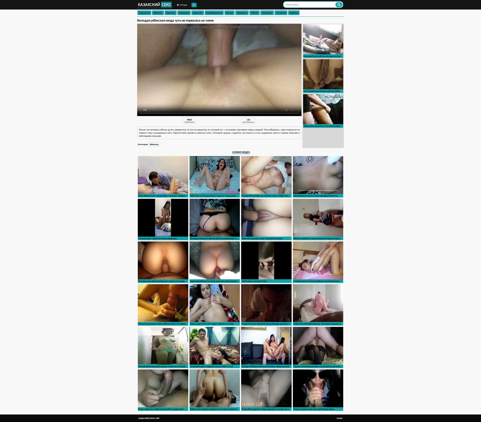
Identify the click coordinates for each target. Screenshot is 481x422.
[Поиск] (338, 4)
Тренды (183, 5)
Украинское (242, 13)
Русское (229, 13)
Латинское (281, 13)
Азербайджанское (214, 13)
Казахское (170, 13)
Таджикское (144, 13)
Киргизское (267, 13)
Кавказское (184, 13)
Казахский (154, 4)
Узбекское (157, 13)
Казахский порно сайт (149, 418)
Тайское (254, 13)
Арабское (294, 13)
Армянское (197, 13)
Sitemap (340, 418)
